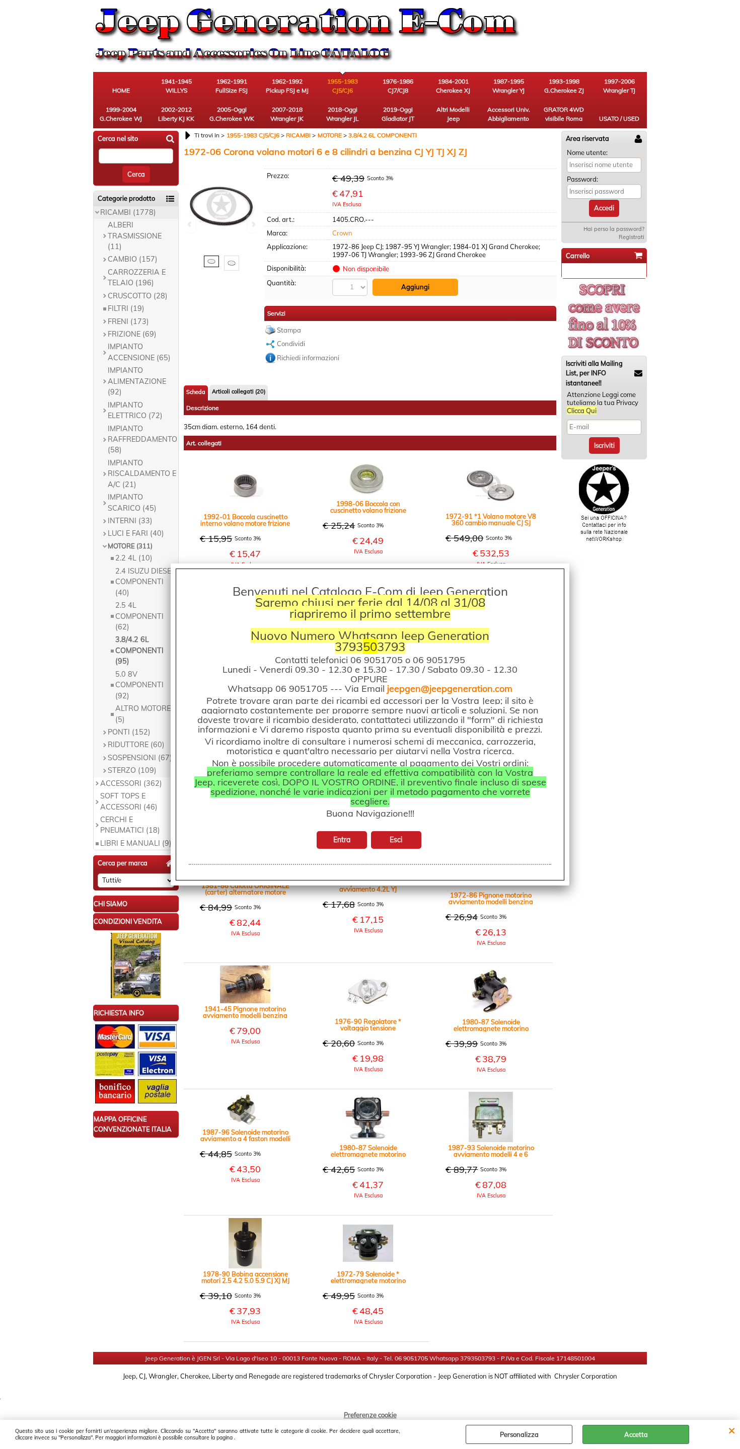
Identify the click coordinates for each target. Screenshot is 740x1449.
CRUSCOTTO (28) (138, 295)
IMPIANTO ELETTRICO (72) (135, 410)
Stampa (289, 330)
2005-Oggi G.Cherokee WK (231, 114)
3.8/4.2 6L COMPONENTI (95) (139, 650)
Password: (582, 179)
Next (252, 224)
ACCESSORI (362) (131, 783)
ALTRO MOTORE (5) (143, 713)
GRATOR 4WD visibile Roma (564, 114)
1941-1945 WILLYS (176, 85)
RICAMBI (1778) (128, 212)
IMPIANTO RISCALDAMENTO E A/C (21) (142, 473)
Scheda (195, 391)
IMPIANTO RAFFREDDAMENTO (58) (142, 439)
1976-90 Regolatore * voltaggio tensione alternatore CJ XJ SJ (368, 1024)
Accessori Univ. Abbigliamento (508, 114)
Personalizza (519, 1434)
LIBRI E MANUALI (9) (136, 843)
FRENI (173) (128, 321)
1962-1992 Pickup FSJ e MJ (287, 85)
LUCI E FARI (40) (136, 533)
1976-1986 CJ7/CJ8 (398, 85)
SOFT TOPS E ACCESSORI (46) (129, 801)
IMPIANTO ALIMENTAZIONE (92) (137, 381)
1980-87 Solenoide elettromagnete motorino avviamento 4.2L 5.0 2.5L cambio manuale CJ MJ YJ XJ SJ (491, 1025)
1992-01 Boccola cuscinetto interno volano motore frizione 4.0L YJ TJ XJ (245, 520)
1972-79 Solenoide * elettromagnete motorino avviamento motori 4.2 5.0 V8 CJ (368, 1277)
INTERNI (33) (130, 520)
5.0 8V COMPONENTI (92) (139, 685)
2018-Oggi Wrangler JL (342, 114)
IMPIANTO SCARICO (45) (132, 502)
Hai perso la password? (613, 228)
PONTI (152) (129, 732)
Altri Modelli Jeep (453, 114)
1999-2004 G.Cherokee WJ (121, 114)
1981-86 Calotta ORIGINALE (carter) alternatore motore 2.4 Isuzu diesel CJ (245, 889)
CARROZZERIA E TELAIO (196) (137, 277)
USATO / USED (619, 118)
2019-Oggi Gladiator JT (398, 114)
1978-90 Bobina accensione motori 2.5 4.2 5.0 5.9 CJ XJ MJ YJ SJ (245, 1277)
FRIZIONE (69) (132, 334)
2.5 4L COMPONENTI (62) (139, 616)
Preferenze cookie (370, 1415)
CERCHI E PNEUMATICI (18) (130, 825)
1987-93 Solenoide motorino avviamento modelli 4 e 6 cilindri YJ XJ (491, 1151)
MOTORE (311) (130, 546)
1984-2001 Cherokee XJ (453, 85)
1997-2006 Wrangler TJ (619, 85)
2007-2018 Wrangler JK (287, 114)
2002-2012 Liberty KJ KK (176, 114)
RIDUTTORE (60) (136, 744)
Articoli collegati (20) (238, 391)
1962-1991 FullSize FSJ (231, 85)
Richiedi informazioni (308, 358)
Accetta (636, 1434)
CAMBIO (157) (133, 259)
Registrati (631, 236)
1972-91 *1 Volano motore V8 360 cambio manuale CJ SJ (491, 519)
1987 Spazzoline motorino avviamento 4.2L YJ (368, 886)
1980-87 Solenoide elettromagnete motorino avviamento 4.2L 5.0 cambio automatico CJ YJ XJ (368, 1151)
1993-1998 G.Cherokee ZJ (564, 85)
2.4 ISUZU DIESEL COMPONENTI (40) (145, 582)
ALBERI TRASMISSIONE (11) (135, 235)
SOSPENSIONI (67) (140, 757)
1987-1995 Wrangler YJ (508, 85)
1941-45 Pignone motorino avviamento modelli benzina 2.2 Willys (245, 1012)
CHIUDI (731, 1430)
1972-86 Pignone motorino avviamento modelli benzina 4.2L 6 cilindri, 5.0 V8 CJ (491, 898)
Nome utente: (587, 152)
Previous (190, 224)
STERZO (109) (132, 770)
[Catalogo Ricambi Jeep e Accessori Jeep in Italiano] (136, 996)
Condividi (291, 344)
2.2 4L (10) (134, 557)
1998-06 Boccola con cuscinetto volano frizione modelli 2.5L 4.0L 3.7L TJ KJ (368, 507)
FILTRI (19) (126, 308)
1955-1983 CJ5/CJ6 (342, 85)
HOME (121, 90)
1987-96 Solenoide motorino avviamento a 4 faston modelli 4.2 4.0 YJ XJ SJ (245, 1135)
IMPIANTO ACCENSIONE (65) (139, 352)
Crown (342, 233)
